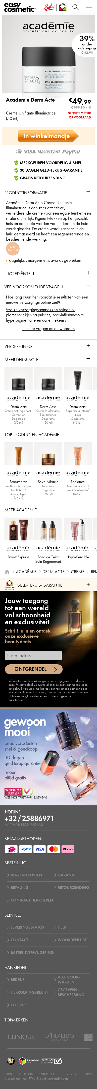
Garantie (67, 875)
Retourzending (73, 887)
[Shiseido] (59, 1037)
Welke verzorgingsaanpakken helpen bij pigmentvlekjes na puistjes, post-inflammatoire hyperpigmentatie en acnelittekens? (45, 315)
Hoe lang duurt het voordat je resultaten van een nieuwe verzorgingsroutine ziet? (47, 300)
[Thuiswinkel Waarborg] (29, 1061)
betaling (19, 887)
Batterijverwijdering (32, 952)
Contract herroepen (32, 900)
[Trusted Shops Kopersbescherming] (10, 1061)
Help (62, 927)
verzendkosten (58, 1078)
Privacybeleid (24, 685)
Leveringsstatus (27, 927)
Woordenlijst (72, 940)
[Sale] (49, 7)
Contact (19, 940)
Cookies (19, 1005)
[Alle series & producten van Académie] (48, 27)
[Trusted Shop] (62, 7)
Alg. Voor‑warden (69, 980)
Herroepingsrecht (29, 992)
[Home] (7, 571)
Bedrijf (17, 979)
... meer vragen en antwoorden (48, 328)
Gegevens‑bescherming (71, 992)
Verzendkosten (26, 875)
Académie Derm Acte (30, 100)
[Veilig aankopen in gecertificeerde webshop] (51, 1061)
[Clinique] (21, 1037)
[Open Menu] (21, 7)
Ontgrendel (30, 669)
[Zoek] (75, 7)
